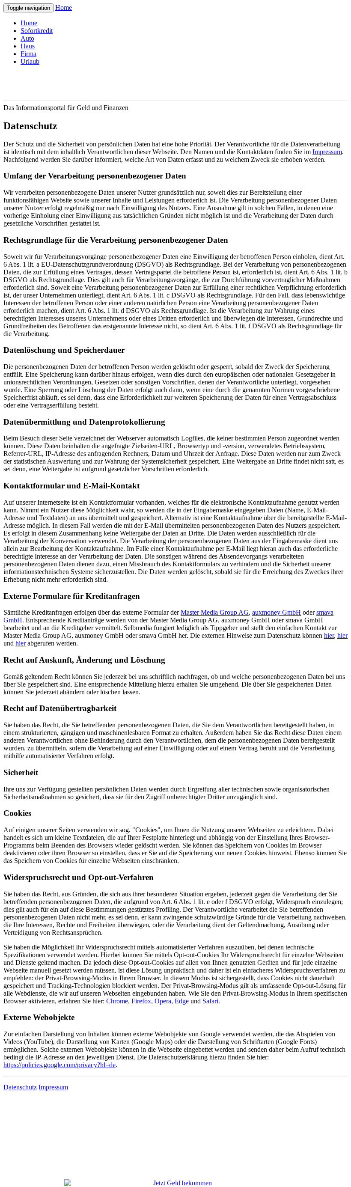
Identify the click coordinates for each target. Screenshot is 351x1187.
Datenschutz (20, 1087)
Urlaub (30, 61)
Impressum (327, 151)
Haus (28, 46)
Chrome (117, 1001)
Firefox (141, 1001)
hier (329, 635)
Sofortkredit (37, 30)
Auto (27, 38)
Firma (28, 53)
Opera (163, 1001)
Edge (182, 1001)
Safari (210, 1001)
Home (63, 7)
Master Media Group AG (215, 612)
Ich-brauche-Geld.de (64, 82)
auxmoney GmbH (276, 612)
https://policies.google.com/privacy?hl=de (59, 1064)
